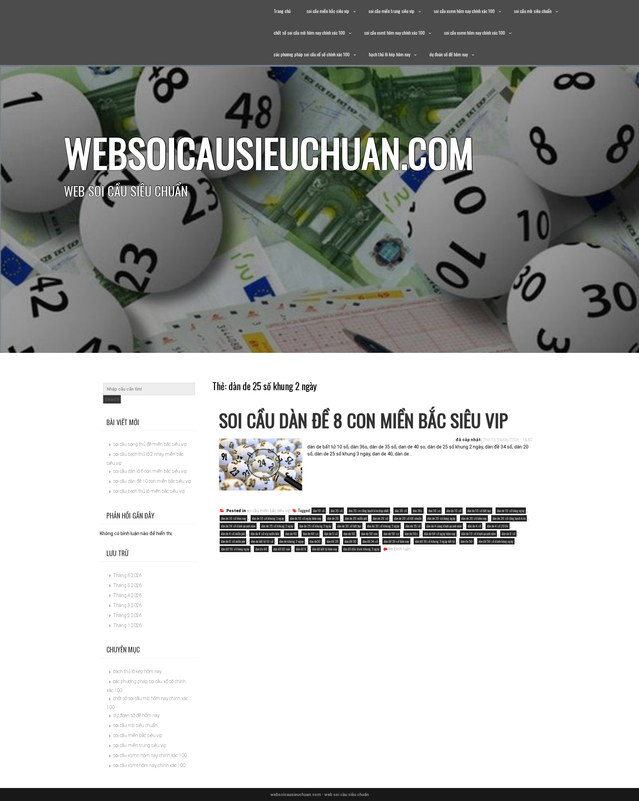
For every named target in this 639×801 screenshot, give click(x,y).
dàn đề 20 (332, 541)
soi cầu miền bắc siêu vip (328, 10)
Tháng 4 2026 (127, 595)
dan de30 (315, 541)
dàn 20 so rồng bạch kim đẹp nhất (368, 510)
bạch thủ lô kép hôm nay (389, 54)
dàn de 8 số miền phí (233, 541)
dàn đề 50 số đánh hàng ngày (496, 541)
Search (112, 399)
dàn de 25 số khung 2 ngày (277, 525)
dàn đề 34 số (370, 541)
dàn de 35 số (412, 525)
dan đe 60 (261, 548)
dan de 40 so (310, 533)
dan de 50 (349, 533)
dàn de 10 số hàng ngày (511, 510)
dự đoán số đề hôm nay (448, 54)
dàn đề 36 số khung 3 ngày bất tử (435, 541)
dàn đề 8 (301, 548)
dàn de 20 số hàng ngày (441, 518)
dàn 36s (417, 510)
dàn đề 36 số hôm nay (396, 541)
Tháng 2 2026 (127, 615)
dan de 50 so (391, 533)
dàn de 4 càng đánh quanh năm (444, 525)
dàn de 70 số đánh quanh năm (478, 533)
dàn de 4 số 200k (497, 525)
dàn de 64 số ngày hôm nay (439, 533)
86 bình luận (399, 549)
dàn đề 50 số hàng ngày (235, 548)
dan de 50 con (369, 533)
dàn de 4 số (474, 525)
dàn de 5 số (330, 533)
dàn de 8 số (508, 533)
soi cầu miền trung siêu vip (391, 10)
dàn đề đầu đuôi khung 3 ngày (361, 548)
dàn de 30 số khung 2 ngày (383, 525)
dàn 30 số (401, 510)
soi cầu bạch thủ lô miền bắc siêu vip (149, 491)
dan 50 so (434, 510)
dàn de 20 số (380, 518)
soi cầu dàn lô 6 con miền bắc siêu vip (150, 471)
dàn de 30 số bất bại (349, 525)
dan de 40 (291, 533)
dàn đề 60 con (281, 548)
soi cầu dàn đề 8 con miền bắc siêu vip (363, 419)
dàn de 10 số (453, 510)
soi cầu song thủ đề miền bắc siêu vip (150, 444)
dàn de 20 (333, 518)
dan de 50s (411, 533)
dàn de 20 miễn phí (356, 518)
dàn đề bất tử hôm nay (324, 548)
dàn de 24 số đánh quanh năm (238, 525)
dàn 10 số (318, 510)
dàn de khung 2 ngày (291, 541)
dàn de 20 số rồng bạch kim (509, 518)
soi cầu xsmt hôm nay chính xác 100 (394, 32)
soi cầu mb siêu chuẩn (532, 10)
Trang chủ (282, 10)
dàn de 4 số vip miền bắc (265, 533)
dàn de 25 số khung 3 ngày (315, 525)
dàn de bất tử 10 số (262, 541)
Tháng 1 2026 (127, 625)
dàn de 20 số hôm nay (474, 518)
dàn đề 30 (350, 541)
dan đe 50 (467, 541)
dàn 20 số (336, 510)
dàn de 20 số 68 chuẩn (407, 518)
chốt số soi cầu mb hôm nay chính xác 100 (309, 32)
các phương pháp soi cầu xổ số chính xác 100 (311, 54)
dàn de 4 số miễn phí (233, 533)
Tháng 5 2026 (127, 585)
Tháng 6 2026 (127, 575)
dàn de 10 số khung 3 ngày (268, 518)
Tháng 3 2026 (127, 605)
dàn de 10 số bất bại (479, 510)
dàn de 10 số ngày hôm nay (305, 518)
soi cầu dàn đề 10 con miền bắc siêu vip (152, 481)
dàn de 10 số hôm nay (233, 518)
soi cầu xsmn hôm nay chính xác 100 (464, 10)
